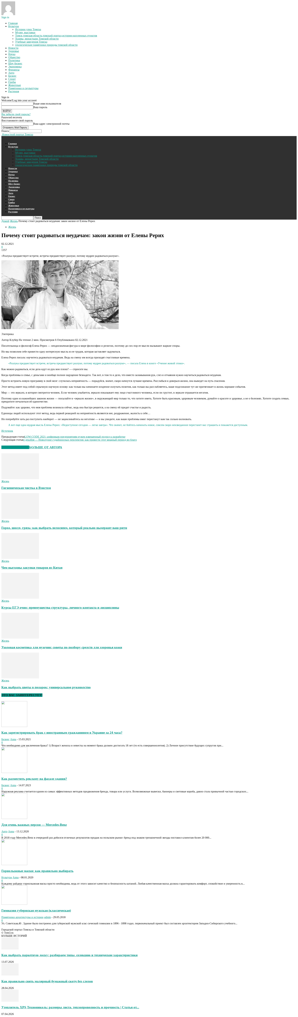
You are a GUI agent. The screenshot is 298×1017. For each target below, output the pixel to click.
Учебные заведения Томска (31, 41)
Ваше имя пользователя (47, 103)
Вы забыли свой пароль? (16, 114)
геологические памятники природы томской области (46, 44)
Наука (11, 54)
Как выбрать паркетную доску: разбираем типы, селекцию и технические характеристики (69, 955)
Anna (13, 739)
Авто (11, 72)
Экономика (15, 66)
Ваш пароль (40, 107)
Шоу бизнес (15, 63)
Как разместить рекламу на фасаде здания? (34, 779)
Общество (14, 57)
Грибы (12, 82)
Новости (13, 48)
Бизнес (12, 75)
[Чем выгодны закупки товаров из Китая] (20, 557)
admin (47, 917)
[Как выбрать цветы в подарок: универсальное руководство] (20, 677)
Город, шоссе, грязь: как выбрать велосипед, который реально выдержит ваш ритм (64, 528)
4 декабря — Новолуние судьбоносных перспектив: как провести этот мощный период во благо (80, 439)
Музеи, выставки (25, 32)
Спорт (12, 79)
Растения (13, 91)
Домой (5, 221)
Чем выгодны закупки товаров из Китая (31, 567)
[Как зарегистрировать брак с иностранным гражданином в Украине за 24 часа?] (14, 726)
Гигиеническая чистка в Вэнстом (26, 488)
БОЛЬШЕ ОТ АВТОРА (45, 447)
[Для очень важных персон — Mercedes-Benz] (14, 818)
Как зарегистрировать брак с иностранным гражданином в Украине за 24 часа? (61, 732)
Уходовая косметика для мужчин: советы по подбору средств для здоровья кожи (61, 647)
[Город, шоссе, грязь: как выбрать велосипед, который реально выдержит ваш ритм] (20, 518)
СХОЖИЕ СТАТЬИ (15, 447)
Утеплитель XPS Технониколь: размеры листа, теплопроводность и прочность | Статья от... (70, 1007)
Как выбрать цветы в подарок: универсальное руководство (46, 687)
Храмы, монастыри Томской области (37, 38)
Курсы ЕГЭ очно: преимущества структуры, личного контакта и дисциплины (60, 607)
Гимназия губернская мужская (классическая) (36, 910)
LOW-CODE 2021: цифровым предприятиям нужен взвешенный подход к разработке (74, 436)
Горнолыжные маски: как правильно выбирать (37, 871)
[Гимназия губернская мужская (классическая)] (14, 903)
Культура (13, 26)
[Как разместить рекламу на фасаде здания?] (14, 772)
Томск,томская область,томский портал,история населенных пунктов (56, 35)
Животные (14, 85)
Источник (7, 430)
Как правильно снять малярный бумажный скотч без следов (47, 981)
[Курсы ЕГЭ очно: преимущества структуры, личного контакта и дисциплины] (20, 597)
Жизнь (14, 221)
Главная (13, 23)
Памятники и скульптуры (23, 88)
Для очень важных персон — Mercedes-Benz (34, 825)
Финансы (13, 69)
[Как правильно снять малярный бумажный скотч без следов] (10, 974)
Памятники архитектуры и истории (22, 917)
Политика (14, 60)
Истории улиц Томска (28, 29)
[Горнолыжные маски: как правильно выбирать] (14, 864)
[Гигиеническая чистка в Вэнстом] (20, 478)
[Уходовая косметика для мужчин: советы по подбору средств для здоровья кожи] (20, 637)
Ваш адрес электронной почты (51, 123)
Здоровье (13, 51)
